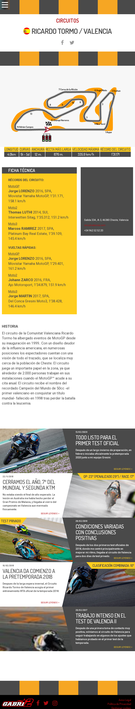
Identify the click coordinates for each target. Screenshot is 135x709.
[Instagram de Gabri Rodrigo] (55, 703)
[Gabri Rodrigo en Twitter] (46, 703)
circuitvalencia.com (94, 225)
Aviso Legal (125, 700)
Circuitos (67, 20)
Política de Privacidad (119, 704)
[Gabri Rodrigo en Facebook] (38, 703)
